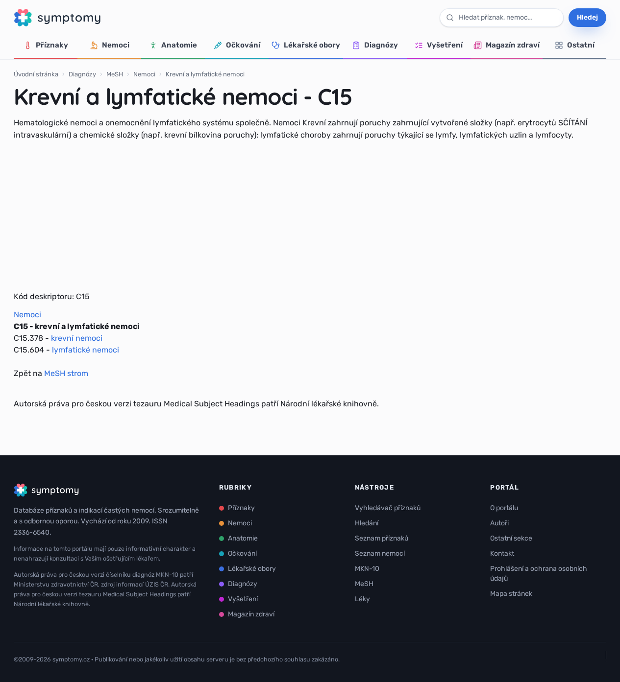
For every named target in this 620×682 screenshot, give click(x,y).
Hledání (366, 523)
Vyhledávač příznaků (388, 508)
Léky (362, 599)
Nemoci (115, 45)
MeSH (114, 74)
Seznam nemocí (380, 553)
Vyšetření (445, 45)
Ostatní (581, 45)
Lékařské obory (312, 45)
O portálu (504, 508)
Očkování (243, 45)
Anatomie (179, 45)
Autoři (499, 523)
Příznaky (52, 45)
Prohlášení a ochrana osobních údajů (538, 573)
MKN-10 (367, 568)
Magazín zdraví (513, 45)
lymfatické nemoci (85, 349)
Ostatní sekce (511, 538)
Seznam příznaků (381, 538)
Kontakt (502, 553)
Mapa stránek (511, 593)
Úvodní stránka (36, 74)
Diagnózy (381, 45)
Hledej (587, 17)
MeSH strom (66, 373)
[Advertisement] (310, 215)
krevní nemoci (76, 338)
